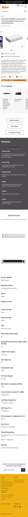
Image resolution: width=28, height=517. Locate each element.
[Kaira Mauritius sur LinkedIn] (20, 506)
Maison (2, 16)
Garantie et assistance (19, 482)
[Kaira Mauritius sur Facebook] (17, 506)
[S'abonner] (23, 470)
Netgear (9, 86)
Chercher (3, 480)
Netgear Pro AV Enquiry (6, 486)
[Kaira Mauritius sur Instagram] (15, 506)
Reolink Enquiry (4, 488)
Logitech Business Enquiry (7, 484)
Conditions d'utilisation (6, 496)
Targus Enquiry (4, 490)
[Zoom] (22, 46)
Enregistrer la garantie (19, 480)
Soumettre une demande (7, 482)
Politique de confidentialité (7, 494)
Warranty (3, 499)
